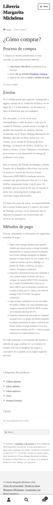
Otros (8, 395)
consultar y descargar (24, 443)
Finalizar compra (38, 74)
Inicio (9, 29)
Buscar (26, 500)
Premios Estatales (14, 400)
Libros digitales (13, 386)
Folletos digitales (13, 381)
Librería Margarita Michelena (13, 12)
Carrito (41, 497)
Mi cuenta (9, 500)
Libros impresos (13, 391)
